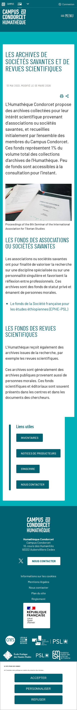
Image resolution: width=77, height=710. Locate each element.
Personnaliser (38, 688)
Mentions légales (38, 581)
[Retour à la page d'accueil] (14, 17)
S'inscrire (28, 468)
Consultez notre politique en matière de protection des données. (25, 670)
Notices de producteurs (38, 453)
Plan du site (38, 593)
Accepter (38, 677)
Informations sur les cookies (38, 576)
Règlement (38, 599)
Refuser (38, 699)
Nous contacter (32, 484)
